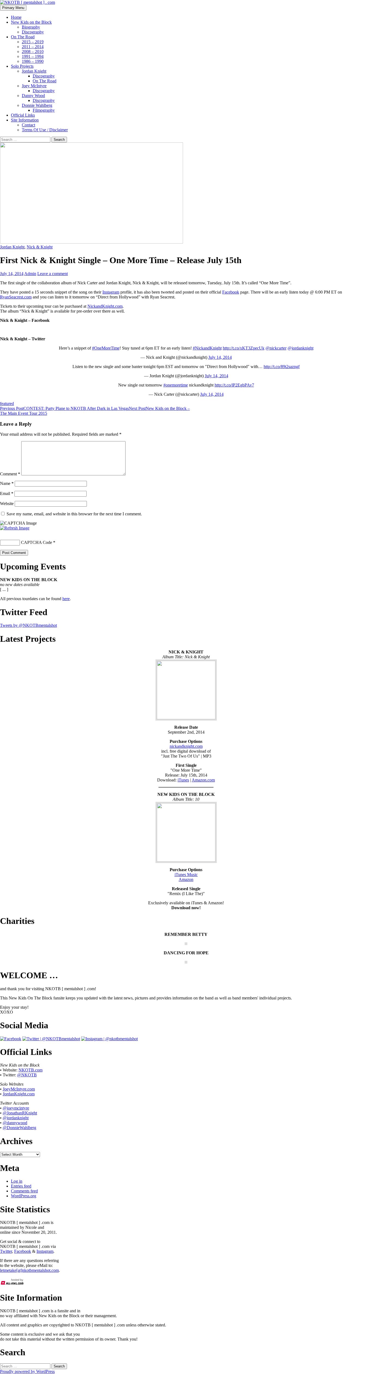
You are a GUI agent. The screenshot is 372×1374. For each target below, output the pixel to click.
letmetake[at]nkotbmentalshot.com (29, 1270)
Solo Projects (22, 66)
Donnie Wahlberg (37, 105)
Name (7, 483)
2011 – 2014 (33, 46)
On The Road (23, 37)
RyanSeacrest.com (16, 297)
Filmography (44, 110)
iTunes (183, 780)
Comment (10, 474)
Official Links (23, 115)
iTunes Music (186, 874)
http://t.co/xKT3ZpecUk (243, 348)
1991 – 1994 (33, 56)
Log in (16, 1181)
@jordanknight (300, 348)
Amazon (186, 879)
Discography (33, 32)
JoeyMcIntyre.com (19, 1089)
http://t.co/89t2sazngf (282, 366)
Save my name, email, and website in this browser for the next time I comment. (74, 514)
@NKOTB (27, 1075)
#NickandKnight (207, 348)
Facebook (230, 292)
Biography (31, 27)
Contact (28, 125)
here (66, 598)
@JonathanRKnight (20, 1113)
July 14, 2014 (220, 357)
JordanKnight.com (19, 1094)
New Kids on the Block (31, 22)
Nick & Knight (40, 247)
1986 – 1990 (33, 61)
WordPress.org (23, 1196)
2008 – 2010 (33, 51)
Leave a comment (52, 273)
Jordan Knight (34, 71)
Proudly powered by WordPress (27, 1371)
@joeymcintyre (16, 1108)
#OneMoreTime (106, 348)
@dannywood (15, 1122)
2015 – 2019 (33, 41)
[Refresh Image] (14, 528)
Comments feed (24, 1191)
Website (7, 503)
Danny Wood (33, 95)
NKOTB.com (30, 1070)
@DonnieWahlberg (19, 1127)
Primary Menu (13, 8)
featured (7, 403)
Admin (30, 273)
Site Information (25, 120)
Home (16, 17)
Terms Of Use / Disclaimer (45, 129)
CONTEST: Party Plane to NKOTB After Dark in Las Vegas (64, 408)
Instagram (110, 292)
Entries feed (21, 1186)
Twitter (6, 1251)
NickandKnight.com (105, 306)
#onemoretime (175, 385)
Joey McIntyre (34, 85)
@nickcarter (276, 348)
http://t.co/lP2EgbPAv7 (234, 385)
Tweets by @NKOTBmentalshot (28, 625)
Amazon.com (203, 780)
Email (6, 493)
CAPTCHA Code (36, 542)
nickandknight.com (186, 746)
